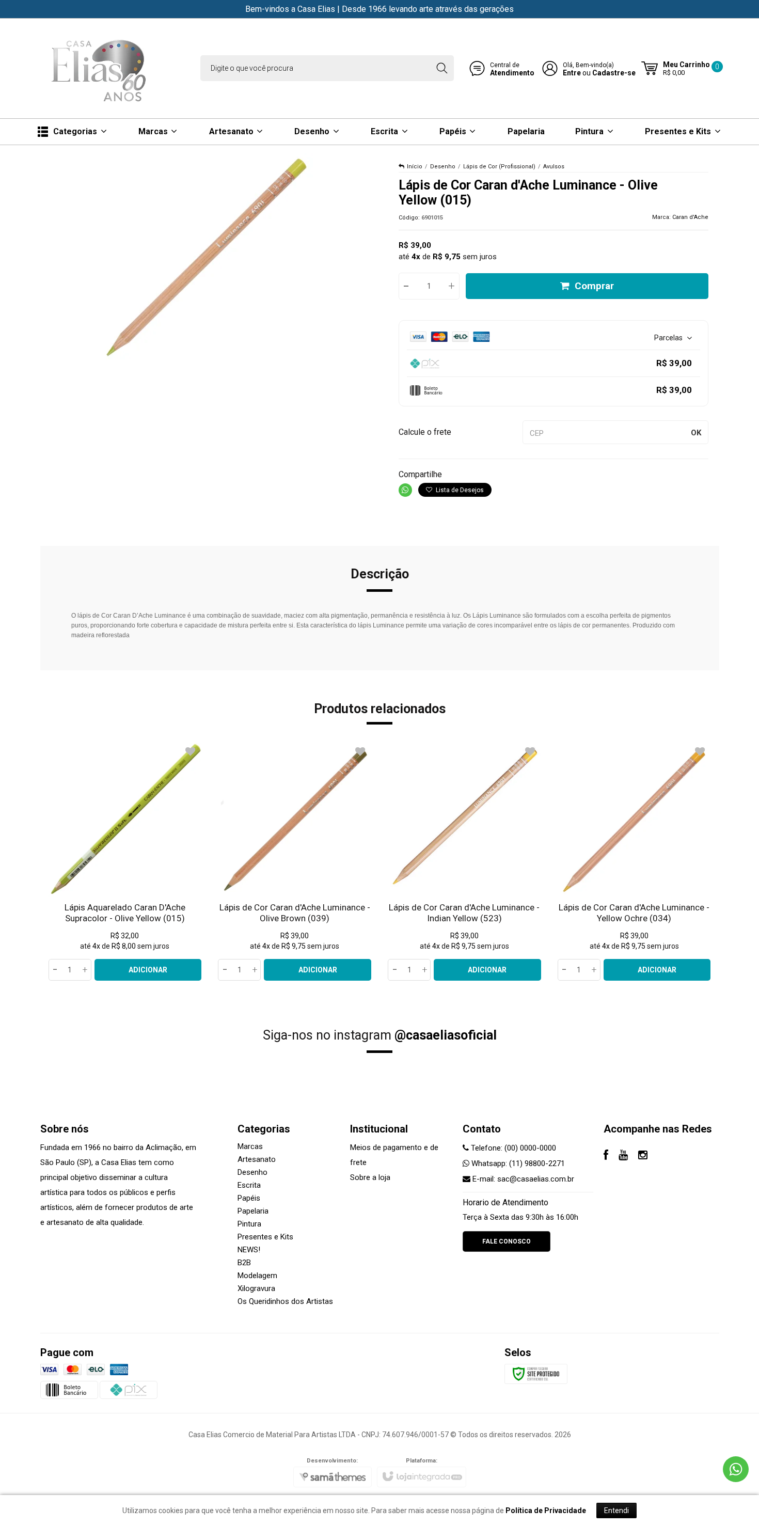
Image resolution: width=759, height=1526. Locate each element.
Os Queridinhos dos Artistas (285, 1301)
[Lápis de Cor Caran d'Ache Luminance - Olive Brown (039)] (294, 862)
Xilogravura (256, 1288)
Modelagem (257, 1275)
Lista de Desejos (459, 490)
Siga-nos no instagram (380, 1035)
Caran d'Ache (690, 217)
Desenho (442, 166)
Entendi (616, 1510)
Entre (572, 73)
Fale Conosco (506, 1241)
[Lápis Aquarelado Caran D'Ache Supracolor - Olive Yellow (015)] (125, 862)
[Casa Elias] (100, 68)
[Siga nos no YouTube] (623, 1156)
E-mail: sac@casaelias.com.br (522, 1179)
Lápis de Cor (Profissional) (499, 166)
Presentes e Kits (265, 1236)
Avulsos (553, 166)
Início (414, 166)
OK (696, 432)
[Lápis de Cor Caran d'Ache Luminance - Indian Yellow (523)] (464, 862)
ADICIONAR (148, 970)
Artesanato (257, 1159)
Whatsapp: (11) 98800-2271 (517, 1163)
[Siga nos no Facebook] (606, 1156)
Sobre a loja (370, 1177)
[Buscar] (442, 68)
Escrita (249, 1185)
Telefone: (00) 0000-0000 (512, 1148)
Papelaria (253, 1211)
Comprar (594, 286)
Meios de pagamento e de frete (394, 1155)
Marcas (250, 1146)
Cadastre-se (614, 73)
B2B (244, 1262)
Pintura (249, 1224)
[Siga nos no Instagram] (642, 1156)
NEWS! (249, 1249)
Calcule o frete (425, 432)
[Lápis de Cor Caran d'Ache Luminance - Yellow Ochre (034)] (634, 862)
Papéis (249, 1198)
